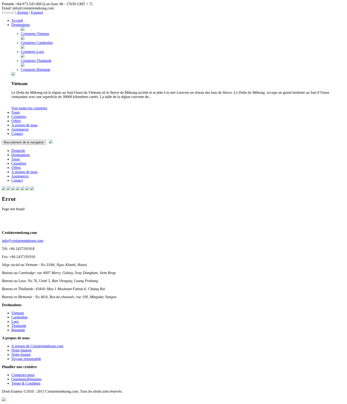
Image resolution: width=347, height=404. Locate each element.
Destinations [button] (20, 25)
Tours (15, 159)
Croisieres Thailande (36, 61)
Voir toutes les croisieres (29, 108)
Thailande (18, 326)
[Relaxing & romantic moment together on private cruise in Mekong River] (32, 189)
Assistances (20, 129)
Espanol (37, 12)
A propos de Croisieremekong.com (37, 346)
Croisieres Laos (32, 52)
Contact (17, 134)
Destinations (20, 155)
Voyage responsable (26, 359)
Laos (15, 321)
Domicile (18, 151)
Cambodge (19, 317)
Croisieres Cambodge (37, 43)
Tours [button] (15, 112)
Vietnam (17, 313)
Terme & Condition (25, 383)
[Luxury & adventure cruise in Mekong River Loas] (27, 189)
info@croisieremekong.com (22, 241)
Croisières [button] (18, 117)
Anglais (22, 12)
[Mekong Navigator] (23, 189)
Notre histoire (21, 350)
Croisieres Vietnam (35, 34)
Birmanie (18, 330)
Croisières (18, 163)
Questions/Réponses (26, 379)
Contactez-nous (22, 375)
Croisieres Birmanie (35, 70)
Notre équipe (21, 354)
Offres (16, 121)
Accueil (17, 20)
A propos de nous (24, 125)
